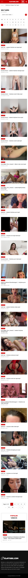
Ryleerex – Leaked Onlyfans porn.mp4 (10, 212)
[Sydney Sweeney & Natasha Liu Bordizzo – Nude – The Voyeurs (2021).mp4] (14, 527)
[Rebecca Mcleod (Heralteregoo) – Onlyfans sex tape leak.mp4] (14, 390)
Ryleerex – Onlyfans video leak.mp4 (10, 426)
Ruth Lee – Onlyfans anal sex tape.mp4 (10, 378)
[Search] (26, 1)
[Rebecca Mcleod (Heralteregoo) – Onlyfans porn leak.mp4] (14, 271)
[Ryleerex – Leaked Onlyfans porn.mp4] (14, 201)
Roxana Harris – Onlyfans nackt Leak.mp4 (11, 141)
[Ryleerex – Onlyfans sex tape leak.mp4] (14, 224)
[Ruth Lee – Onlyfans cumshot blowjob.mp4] (14, 485)
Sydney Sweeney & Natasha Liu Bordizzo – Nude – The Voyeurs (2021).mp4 (14, 537)
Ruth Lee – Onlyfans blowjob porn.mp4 (10, 450)
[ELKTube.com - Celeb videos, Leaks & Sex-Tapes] (14, 2)
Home (2, 5)
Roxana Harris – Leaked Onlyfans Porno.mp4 (12, 117)
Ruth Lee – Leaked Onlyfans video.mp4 (10, 307)
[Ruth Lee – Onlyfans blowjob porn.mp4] (14, 438)
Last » (22, 507)
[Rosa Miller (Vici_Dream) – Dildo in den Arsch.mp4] (14, 153)
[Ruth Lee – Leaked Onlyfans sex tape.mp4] (14, 36)
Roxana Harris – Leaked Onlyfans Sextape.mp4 (12, 70)
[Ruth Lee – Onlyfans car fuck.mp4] (14, 462)
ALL (2, 19)
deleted (5, 540)
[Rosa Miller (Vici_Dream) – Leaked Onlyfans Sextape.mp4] (14, 319)
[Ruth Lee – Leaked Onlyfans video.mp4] (14, 295)
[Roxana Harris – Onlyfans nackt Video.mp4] (14, 82)
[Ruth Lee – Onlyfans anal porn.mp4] (14, 344)
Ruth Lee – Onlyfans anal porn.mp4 (9, 355)
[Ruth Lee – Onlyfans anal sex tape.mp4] (14, 367)
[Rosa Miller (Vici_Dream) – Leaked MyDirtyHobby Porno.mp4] (14, 176)
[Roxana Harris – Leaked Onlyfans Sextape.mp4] (14, 59)
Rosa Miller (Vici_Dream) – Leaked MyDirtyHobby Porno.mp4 (13, 188)
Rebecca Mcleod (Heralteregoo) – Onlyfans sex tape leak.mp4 (13, 402)
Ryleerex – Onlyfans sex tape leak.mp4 (10, 235)
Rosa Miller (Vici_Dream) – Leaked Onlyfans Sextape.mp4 (12, 331)
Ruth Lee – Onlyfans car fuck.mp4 (9, 473)
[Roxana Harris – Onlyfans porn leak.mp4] (14, 247)
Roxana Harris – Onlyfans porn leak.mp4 (11, 259)
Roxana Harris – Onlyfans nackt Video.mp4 (11, 94)
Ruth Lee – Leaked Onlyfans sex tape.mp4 (11, 47)
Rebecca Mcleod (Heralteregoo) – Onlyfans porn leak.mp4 (13, 283)
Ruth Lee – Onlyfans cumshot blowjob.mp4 (11, 496)
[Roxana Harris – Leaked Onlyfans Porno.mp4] (14, 106)
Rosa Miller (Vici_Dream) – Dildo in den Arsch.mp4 (13, 164)
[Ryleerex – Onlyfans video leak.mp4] (14, 415)
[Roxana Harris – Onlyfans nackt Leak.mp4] (14, 129)
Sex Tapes (3, 45)
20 (12, 507)
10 (8, 507)
